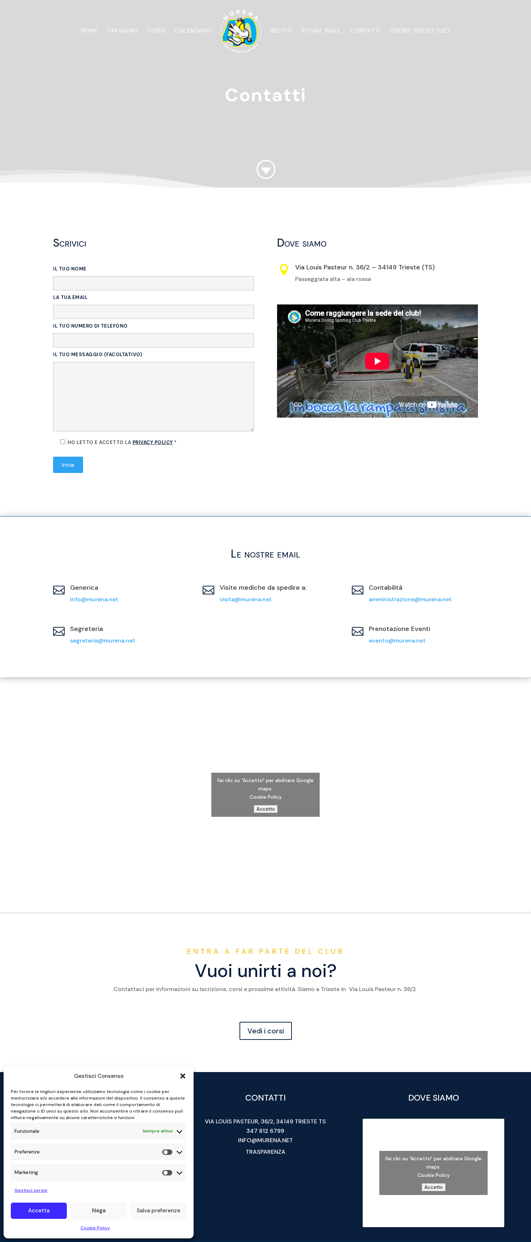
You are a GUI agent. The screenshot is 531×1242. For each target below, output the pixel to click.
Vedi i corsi (265, 1031)
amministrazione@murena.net (410, 599)
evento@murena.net (397, 640)
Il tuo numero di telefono (90, 326)
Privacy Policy (153, 442)
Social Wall (321, 31)
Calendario (193, 31)
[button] (182, 1076)
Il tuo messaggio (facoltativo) (97, 354)
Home (89, 31)
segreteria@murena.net (102, 640)
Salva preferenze (158, 1210)
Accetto (265, 809)
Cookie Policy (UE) (419, 31)
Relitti (281, 31)
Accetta (38, 1210)
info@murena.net (94, 599)
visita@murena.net (246, 599)
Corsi (156, 31)
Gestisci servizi (30, 1190)
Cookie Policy (95, 1228)
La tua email (70, 297)
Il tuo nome (70, 269)
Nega (98, 1210)
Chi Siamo (123, 31)
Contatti (365, 31)
